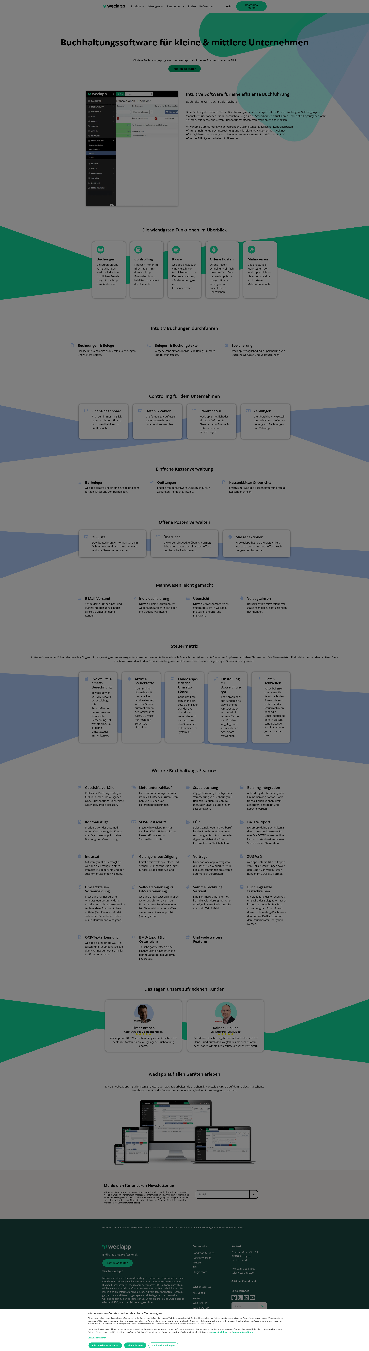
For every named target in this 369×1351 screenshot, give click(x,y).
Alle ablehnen (135, 1345)
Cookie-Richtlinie (219, 1332)
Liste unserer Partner (97, 1337)
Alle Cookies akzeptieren (105, 1345)
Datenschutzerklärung (242, 1332)
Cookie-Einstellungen (163, 1345)
